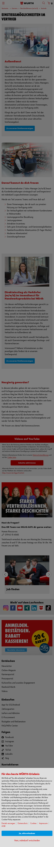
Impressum (43, 823)
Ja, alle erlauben (27, 833)
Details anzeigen (8, 823)
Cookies (33, 823)
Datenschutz (23, 823)
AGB (3, 826)
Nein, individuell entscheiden (27, 841)
